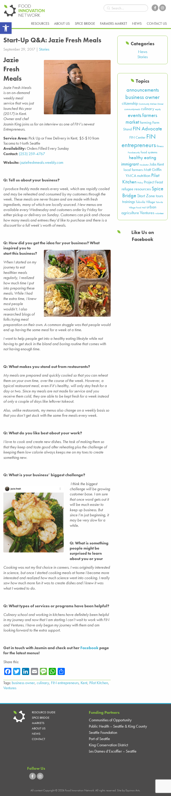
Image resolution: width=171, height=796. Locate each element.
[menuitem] (40, 23)
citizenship (130, 103)
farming (145, 122)
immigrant (130, 164)
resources (142, 189)
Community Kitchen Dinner (151, 104)
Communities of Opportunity (110, 719)
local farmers (133, 169)
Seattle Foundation (103, 732)
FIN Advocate (147, 128)
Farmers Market (113, 23)
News (137, 23)
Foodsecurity (134, 152)
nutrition (143, 175)
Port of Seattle (99, 738)
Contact (38, 739)
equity (158, 109)
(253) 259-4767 (32, 153)
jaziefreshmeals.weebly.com (41, 162)
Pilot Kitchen (98, 682)
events (134, 115)
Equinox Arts (133, 790)
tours (159, 195)
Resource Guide (43, 712)
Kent (84, 682)
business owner (23, 682)
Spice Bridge (85, 23)
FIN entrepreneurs (65, 682)
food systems (149, 152)
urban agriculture (138, 209)
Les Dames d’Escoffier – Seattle (112, 751)
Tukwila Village (145, 202)
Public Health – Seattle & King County (118, 726)
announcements (142, 89)
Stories (44, 49)
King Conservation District (108, 744)
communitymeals (132, 109)
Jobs (153, 164)
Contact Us (157, 23)
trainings (128, 201)
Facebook (89, 647)
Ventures (9, 687)
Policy (140, 182)
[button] (6, 28)
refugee (127, 189)
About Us (62, 23)
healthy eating (142, 157)
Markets (38, 723)
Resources (40, 23)
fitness (160, 146)
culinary (43, 682)
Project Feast (153, 182)
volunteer (159, 213)
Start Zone (146, 196)
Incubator (144, 164)
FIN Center (137, 137)
